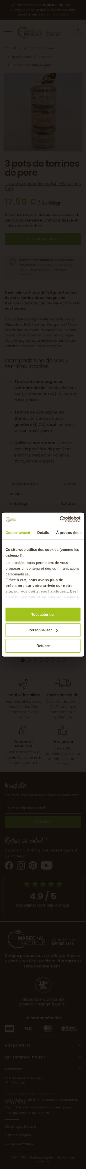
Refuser (43, 645)
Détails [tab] (43, 532)
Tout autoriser (43, 614)
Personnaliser (40, 630)
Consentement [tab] (17, 532)
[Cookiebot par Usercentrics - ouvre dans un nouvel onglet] (61, 519)
